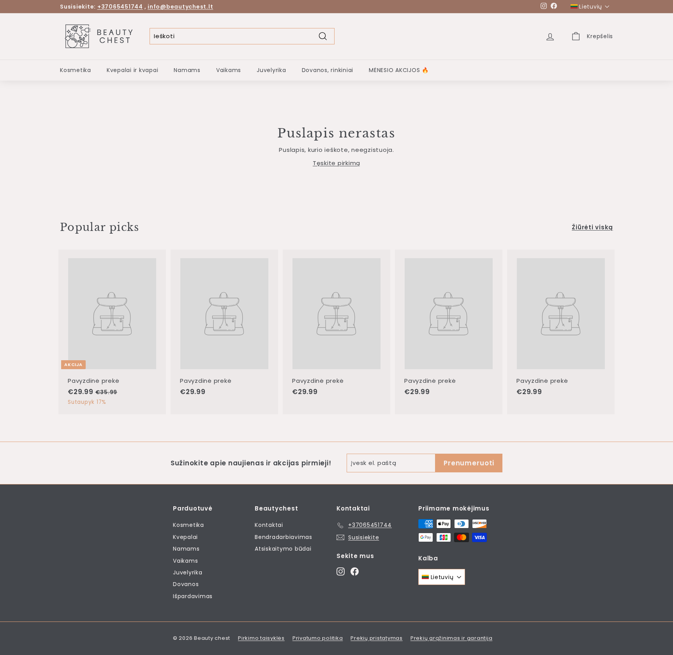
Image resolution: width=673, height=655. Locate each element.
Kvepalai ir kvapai (133, 70)
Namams (187, 70)
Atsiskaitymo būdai (283, 549)
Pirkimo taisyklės (261, 638)
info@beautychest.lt (180, 7)
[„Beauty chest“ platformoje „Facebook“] (355, 571)
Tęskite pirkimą (336, 163)
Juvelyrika (271, 70)
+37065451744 (120, 7)
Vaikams (228, 70)
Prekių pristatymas (377, 638)
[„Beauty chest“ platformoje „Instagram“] (340, 571)
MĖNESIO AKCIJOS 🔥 (399, 70)
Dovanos (186, 584)
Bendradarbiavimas (283, 537)
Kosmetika (75, 70)
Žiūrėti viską (592, 227)
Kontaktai (269, 525)
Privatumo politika (317, 638)
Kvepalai (185, 537)
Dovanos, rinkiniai (328, 70)
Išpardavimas (193, 596)
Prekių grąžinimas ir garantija (451, 638)
